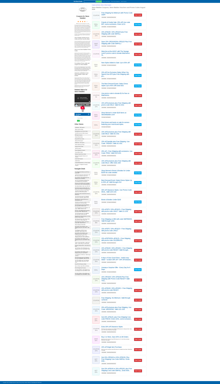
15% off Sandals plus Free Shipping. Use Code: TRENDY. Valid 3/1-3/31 (82, 208)
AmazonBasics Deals (79, 152)
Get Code (138, 15)
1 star (78, 21)
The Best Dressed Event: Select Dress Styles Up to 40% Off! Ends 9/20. (82, 191)
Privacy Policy (21, 382)
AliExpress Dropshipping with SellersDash (35, 382)
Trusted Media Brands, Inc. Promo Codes (82, 162)
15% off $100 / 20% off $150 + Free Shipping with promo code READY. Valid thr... (82, 239)
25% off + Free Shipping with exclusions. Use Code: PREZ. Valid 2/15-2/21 (82, 211)
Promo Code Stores (106, 1)
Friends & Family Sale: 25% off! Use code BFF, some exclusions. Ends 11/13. (82, 175)
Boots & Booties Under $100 (80, 224)
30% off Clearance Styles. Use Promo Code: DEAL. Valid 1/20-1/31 (82, 222)
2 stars (80, 21)
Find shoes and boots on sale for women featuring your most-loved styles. (82, 202)
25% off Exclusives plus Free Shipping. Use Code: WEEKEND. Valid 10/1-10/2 (82, 258)
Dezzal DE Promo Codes (79, 138)
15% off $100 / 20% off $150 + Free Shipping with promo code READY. (81, 252)
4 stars (85, 21)
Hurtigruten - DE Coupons (79, 127)
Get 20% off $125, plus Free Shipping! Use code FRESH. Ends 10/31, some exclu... (82, 261)
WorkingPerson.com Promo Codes (81, 131)
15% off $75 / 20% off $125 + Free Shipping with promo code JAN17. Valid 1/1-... (82, 227)
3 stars (83, 21)
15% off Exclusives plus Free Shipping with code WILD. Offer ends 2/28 (82, 214)
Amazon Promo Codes (79, 146)
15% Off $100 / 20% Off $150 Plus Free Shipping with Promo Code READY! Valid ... (82, 249)
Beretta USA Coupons (79, 140)
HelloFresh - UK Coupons (79, 142)
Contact (17, 382)
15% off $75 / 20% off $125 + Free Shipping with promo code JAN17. (81, 233)
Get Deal (138, 24)
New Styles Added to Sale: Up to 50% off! (82, 186)
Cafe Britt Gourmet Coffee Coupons (81, 133)
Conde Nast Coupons (79, 158)
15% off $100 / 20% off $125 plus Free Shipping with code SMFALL (82, 178)
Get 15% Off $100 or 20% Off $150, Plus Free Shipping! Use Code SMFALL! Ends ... (82, 270)
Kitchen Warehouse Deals (79, 144)
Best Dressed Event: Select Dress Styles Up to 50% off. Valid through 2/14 (82, 219)
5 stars (87, 21)
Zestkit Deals (77, 160)
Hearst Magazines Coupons (80, 150)
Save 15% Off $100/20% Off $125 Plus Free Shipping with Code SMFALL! (82, 181)
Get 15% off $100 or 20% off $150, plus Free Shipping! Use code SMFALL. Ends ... (82, 274)
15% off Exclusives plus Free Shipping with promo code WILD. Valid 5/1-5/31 (82, 197)
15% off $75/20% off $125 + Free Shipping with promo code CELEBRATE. (82, 236)
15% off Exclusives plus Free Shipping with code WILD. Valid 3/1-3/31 (82, 205)
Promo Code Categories (115, 1)
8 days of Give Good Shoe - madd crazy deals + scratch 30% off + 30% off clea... (82, 243)
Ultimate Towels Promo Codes (80, 154)
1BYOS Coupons (78, 148)
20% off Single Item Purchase (80, 267)
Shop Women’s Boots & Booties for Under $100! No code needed (82, 217)
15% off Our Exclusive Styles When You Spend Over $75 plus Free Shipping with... (82, 188)
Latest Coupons (123, 1)
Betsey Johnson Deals (79, 129)
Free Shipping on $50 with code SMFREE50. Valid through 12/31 (81, 231)
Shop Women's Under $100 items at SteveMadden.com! (81, 200)
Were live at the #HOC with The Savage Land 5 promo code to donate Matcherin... (82, 184)
